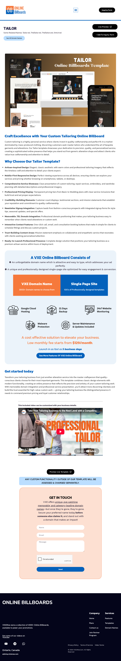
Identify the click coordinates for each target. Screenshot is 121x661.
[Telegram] (14, 643)
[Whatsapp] (23, 643)
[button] (75, 10)
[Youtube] (6, 643)
